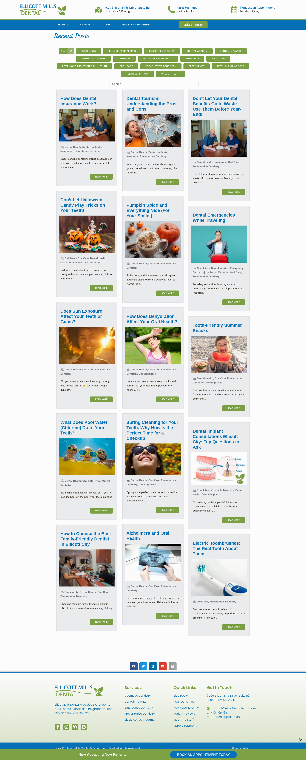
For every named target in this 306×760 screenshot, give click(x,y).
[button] (301, 739)
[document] (153, 380)
